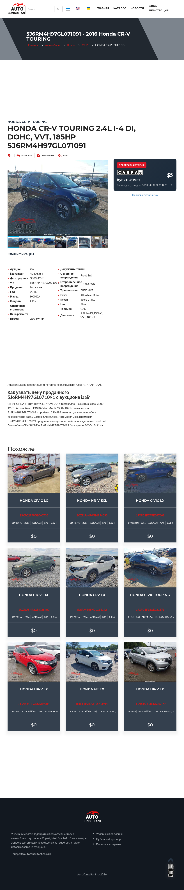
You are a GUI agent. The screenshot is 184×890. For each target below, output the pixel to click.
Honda (71, 45)
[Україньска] (88, 8)
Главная (102, 8)
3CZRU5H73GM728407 (34, 609)
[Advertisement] (92, 89)
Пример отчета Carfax (145, 194)
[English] (78, 8)
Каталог (119, 8)
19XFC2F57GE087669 (150, 515)
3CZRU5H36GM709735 (34, 704)
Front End (27, 155)
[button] (105, 163)
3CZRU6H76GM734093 (92, 515)
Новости (137, 8)
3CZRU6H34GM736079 (150, 704)
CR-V (85, 45)
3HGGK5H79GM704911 (92, 704)
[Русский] (68, 8)
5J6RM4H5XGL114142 (92, 609)
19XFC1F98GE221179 (150, 609)
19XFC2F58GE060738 (34, 515)
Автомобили (52, 45)
